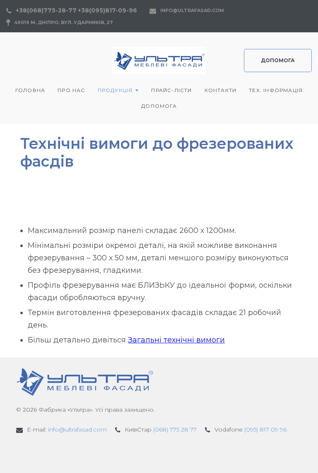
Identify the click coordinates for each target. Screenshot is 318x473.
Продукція (115, 90)
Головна (30, 90)
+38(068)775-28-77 (46, 10)
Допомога (278, 60)
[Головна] (23, 452)
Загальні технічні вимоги (176, 339)
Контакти (221, 90)
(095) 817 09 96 (265, 429)
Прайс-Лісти (171, 90)
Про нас (71, 90)
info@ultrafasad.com (192, 10)
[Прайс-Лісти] (80, 452)
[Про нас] (42, 452)
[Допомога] (137, 452)
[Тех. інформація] (118, 452)
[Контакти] (99, 452)
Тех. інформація (276, 90)
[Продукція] (61, 452)
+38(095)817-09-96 (107, 10)
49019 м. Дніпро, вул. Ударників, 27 (63, 22)
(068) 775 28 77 (175, 429)
